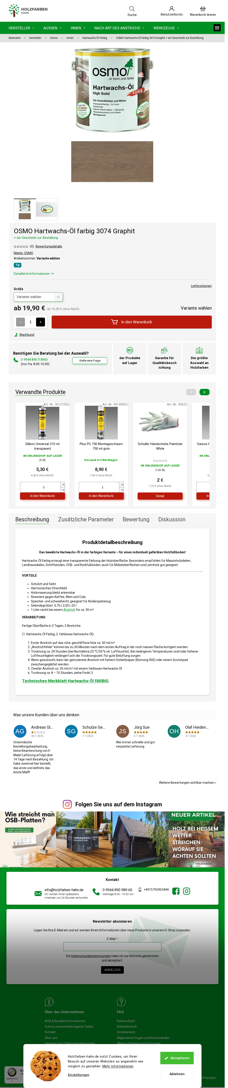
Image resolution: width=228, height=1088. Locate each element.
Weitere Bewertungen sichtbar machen (186, 782)
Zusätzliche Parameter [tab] (86, 519)
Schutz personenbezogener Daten (69, 1026)
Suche (132, 14)
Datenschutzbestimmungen (91, 956)
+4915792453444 (156, 889)
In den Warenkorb (136, 322)
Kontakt (50, 1032)
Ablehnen (177, 1074)
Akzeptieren (179, 1058)
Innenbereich (126, 1032)
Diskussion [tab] (171, 519)
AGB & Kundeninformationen (65, 1021)
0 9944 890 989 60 (117, 890)
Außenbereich (127, 1026)
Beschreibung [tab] (32, 519)
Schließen (44, 334)
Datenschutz (126, 1021)
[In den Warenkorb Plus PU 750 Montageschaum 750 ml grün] (101, 496)
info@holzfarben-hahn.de (64, 890)
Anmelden (112, 970)
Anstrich (69, 609)
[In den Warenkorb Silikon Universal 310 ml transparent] (42, 496)
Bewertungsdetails (49, 246)
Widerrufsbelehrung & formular (139, 1043)
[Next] (205, 392)
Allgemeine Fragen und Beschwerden (143, 1038)
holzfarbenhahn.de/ (186, 891)
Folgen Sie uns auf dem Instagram (118, 804)
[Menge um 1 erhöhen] (40, 322)
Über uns (51, 1038)
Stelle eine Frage (89, 360)
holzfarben (175, 891)
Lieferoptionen (201, 286)
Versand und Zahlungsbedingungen (70, 1043)
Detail (160, 496)
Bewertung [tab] (136, 519)
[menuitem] (21, 28)
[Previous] (191, 392)
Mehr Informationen (118, 1066)
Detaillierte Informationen (32, 273)
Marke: (23, 253)
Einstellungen (78, 1075)
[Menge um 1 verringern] (20, 322)
